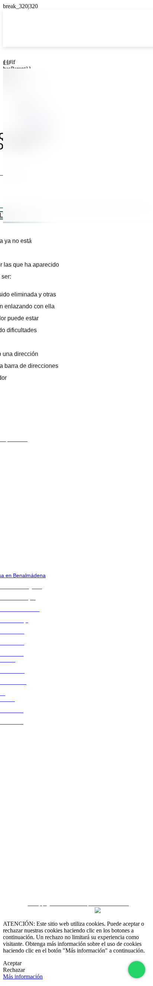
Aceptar (12, 963)
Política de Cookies (76, 871)
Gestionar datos (76, 884)
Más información (23, 976)
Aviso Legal (76, 844)
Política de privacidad (76, 858)
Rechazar (14, 970)
